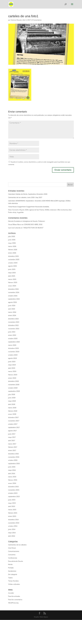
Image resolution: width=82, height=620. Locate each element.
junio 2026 (11, 240)
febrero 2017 (12, 447)
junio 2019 (11, 362)
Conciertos (11, 555)
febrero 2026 (12, 250)
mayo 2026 (12, 243)
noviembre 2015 (13, 490)
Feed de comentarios (15, 600)
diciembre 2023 (13, 319)
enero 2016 (12, 483)
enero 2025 (12, 286)
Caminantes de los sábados (17, 545)
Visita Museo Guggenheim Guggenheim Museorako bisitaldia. (28, 207)
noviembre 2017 (13, 421)
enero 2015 (12, 516)
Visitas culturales (14, 584)
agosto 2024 (12, 302)
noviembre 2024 (13, 292)
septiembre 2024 (14, 299)
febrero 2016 (12, 480)
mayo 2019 (12, 365)
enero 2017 (12, 450)
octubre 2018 (12, 388)
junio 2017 (11, 434)
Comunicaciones (13, 551)
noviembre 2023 (13, 322)
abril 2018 (11, 404)
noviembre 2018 (13, 385)
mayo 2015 (12, 503)
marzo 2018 (12, 408)
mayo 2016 (12, 470)
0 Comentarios (37, 20)
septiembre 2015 (14, 496)
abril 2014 (11, 536)
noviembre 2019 (13, 352)
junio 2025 (11, 269)
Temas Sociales (13, 581)
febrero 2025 (12, 283)
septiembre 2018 (14, 391)
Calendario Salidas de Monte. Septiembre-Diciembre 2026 (27, 194)
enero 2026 (12, 253)
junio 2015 (11, 500)
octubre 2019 (12, 355)
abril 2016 (11, 474)
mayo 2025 (12, 273)
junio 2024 (11, 306)
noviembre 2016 (13, 457)
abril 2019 (11, 368)
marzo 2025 (12, 279)
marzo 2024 (12, 312)
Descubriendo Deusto (15, 561)
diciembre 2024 (13, 289)
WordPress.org (13, 603)
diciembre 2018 (13, 381)
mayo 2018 (12, 401)
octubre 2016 (12, 460)
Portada (10, 568)
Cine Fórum (12, 548)
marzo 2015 (12, 510)
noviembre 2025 (13, 260)
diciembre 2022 (13, 325)
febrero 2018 (12, 411)
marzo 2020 (12, 345)
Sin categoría (12, 574)
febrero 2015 (12, 513)
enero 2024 (12, 315)
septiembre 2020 (14, 342)
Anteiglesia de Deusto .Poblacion (33, 221)
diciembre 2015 (13, 487)
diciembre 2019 (13, 348)
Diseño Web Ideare (41, 617)
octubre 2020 (12, 339)
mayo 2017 (12, 437)
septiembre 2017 (14, 427)
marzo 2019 (12, 371)
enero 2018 (12, 414)
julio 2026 (11, 236)
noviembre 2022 (13, 329)
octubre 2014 (12, 526)
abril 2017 (11, 441)
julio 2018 (11, 395)
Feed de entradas (14, 596)
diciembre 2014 (13, 520)
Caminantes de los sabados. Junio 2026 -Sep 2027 (25, 197)
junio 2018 (11, 398)
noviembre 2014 (13, 523)
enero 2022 (12, 335)
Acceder (11, 593)
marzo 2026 (12, 246)
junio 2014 (11, 529)
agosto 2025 (12, 266)
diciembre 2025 (13, 256)
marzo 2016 (12, 477)
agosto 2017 (12, 431)
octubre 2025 (12, 263)
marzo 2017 (12, 444)
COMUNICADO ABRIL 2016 (33, 224)
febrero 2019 (12, 375)
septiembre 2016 (14, 464)
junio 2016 (11, 467)
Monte (10, 564)
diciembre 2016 (13, 454)
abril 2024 (11, 309)
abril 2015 (11, 506)
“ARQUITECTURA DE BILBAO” (33, 228)
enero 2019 (12, 378)
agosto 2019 (12, 358)
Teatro (10, 578)
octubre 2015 (12, 493)
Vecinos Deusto (16, 20)
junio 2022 (11, 332)
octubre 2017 (12, 424)
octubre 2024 (12, 296)
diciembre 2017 (13, 418)
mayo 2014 (12, 533)
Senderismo (12, 571)
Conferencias (12, 558)
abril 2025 (11, 276)
